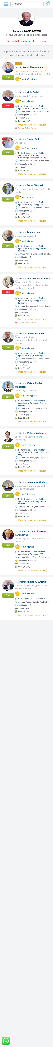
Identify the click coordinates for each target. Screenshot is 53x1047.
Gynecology (38, 355)
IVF (41, 204)
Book (8, 77)
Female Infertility (40, 108)
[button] (27, 4)
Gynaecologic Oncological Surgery (32, 157)
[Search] (26, 4)
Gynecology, (34, 155)
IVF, (31, 108)
